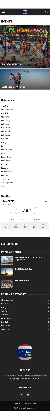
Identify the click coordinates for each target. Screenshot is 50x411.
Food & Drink (6, 150)
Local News (5, 160)
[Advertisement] (25, 4)
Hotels (3, 153)
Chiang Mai (5, 117)
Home (3, 18)
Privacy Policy (18, 404)
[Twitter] (28, 394)
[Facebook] (21, 394)
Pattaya (4, 142)
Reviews (4, 175)
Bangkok (4, 113)
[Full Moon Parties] (25, 46)
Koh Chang (5, 120)
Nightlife (4, 164)
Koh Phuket (5, 131)
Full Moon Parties (22, 281)
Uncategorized (7, 182)
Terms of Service (31, 404)
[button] (46, 12)
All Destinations (7, 109)
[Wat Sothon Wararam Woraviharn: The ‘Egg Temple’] (7, 260)
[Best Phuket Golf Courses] (25, 87)
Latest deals (6, 157)
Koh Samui (5, 135)
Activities (4, 106)
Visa (2, 186)
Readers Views (7, 171)
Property (4, 168)
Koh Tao (4, 139)
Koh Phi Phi (5, 128)
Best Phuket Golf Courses (25, 269)
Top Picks (5, 179)
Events (3, 146)
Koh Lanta (5, 124)
